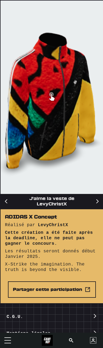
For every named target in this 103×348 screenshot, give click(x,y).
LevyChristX (53, 225)
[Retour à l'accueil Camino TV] (47, 340)
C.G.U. (15, 316)
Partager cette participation (47, 289)
